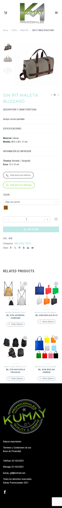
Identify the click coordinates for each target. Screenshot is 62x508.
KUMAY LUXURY (9, 366)
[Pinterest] (19, 248)
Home (5, 30)
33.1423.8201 (18, 460)
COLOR (6, 194)
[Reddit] (32, 248)
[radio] (6, 207)
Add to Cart (33, 229)
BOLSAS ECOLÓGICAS (42, 312)
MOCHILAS (20, 366)
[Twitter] (15, 248)
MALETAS (25, 30)
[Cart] (5, 13)
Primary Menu (56, 13)
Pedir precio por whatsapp (21, 185)
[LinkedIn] (28, 248)
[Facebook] (11, 248)
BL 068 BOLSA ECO (46, 315)
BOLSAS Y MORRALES (12, 312)
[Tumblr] (24, 248)
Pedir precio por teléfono (20, 175)
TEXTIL (14, 30)
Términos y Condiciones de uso (17, 447)
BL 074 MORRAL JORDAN (15, 316)
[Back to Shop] (54, 95)
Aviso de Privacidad (12, 451)
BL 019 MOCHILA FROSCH (15, 370)
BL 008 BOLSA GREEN (46, 370)
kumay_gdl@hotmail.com (14, 473)
